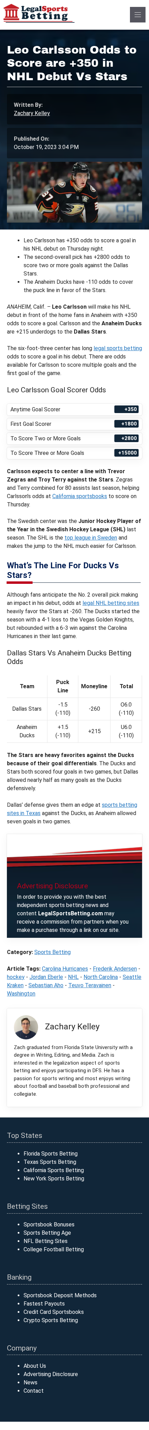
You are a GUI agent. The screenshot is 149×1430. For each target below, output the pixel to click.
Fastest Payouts (44, 1303)
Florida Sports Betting (51, 1153)
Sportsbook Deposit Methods (60, 1295)
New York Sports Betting (54, 1178)
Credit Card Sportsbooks (54, 1312)
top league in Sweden (90, 537)
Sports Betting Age (47, 1233)
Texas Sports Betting (50, 1162)
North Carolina (101, 977)
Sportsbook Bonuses (49, 1224)
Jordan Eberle (46, 977)
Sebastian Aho (45, 985)
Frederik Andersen (115, 968)
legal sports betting (118, 348)
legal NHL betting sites (110, 603)
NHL (73, 977)
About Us (35, 1366)
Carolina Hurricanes (65, 968)
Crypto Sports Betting (51, 1320)
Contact (34, 1390)
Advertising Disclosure (51, 1374)
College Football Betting (54, 1249)
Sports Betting (52, 952)
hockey (16, 977)
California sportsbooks (79, 496)
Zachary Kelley (32, 113)
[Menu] (138, 14)
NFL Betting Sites (46, 1241)
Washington (21, 993)
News (30, 1382)
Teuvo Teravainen (89, 985)
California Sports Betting (54, 1170)
